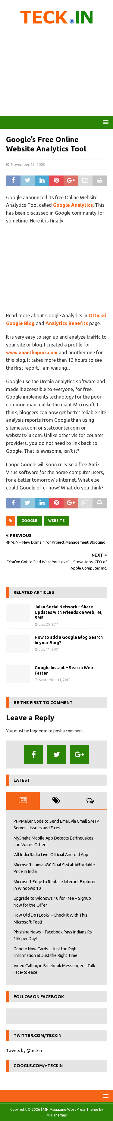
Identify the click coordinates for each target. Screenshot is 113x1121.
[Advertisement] (56, 72)
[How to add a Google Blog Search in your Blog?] (18, 644)
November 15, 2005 (28, 164)
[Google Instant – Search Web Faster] (18, 674)
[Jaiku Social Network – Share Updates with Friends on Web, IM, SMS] (18, 613)
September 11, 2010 (54, 680)
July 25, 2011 (49, 624)
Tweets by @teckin (24, 1050)
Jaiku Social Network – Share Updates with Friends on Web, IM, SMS (68, 612)
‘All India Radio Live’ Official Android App (51, 854)
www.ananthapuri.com (32, 352)
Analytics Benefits (67, 323)
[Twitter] (56, 754)
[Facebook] (33, 754)
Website (56, 521)
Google (29, 521)
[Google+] (79, 754)
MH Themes (56, 1115)
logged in (39, 730)
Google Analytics (73, 205)
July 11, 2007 (49, 649)
